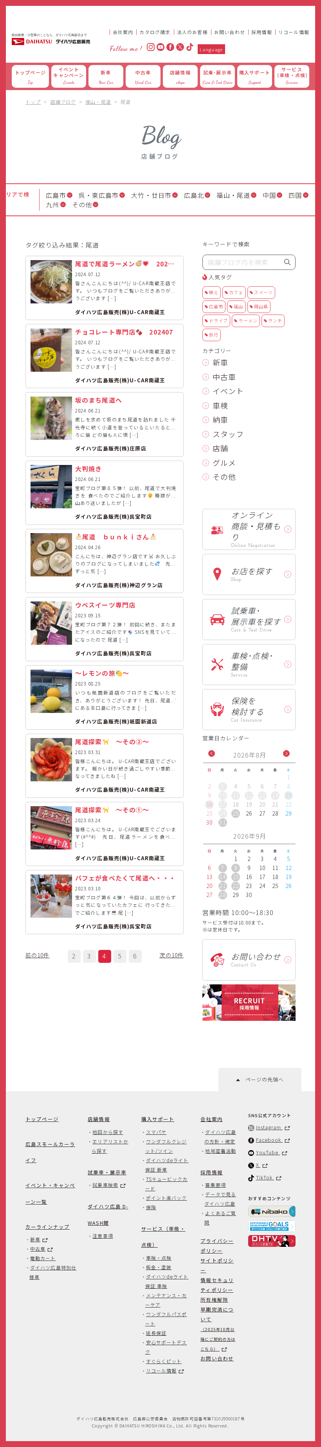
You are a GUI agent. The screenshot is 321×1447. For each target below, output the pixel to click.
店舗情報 (99, 1116)
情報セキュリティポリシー (217, 1282)
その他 (82, 204)
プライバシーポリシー (217, 1243)
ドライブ (218, 320)
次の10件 (171, 955)
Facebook (269, 1137)
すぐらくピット (164, 1358)
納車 (220, 419)
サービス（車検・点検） (163, 1234)
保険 (151, 1204)
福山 (238, 306)
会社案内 (123, 32)
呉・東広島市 (99, 195)
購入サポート (158, 1116)
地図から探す (107, 1128)
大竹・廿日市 (151, 195)
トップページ (42, 1116)
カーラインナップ (47, 1223)
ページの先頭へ (261, 1076)
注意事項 (102, 1233)
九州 (52, 204)
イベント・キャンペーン (50, 1191)
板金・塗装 (158, 1264)
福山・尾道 (233, 195)
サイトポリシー (217, 1262)
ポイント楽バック (166, 1194)
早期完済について (217, 1326)
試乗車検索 (105, 1182)
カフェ (236, 292)
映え (213, 292)
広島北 (194, 195)
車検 (220, 405)
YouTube (268, 1149)
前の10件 (37, 955)
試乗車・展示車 (107, 1169)
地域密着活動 (220, 1147)
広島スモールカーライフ (50, 1149)
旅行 (213, 334)
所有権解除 (214, 1296)
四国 (295, 195)
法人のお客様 (192, 32)
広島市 (56, 195)
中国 (269, 195)
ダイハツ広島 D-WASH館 (108, 1212)
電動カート (43, 1255)
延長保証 (156, 1330)
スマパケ (156, 1128)
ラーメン (247, 320)
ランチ (275, 320)
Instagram (269, 1124)
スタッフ (228, 434)
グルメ (224, 462)
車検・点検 (158, 1255)
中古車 (224, 376)
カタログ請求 (154, 32)
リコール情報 (293, 32)
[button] (211, 753)
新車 (220, 362)
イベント (228, 390)
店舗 (220, 448)
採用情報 (261, 32)
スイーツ (263, 292)
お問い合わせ (229, 32)
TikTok (265, 1174)
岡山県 (261, 306)
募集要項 (215, 1182)
